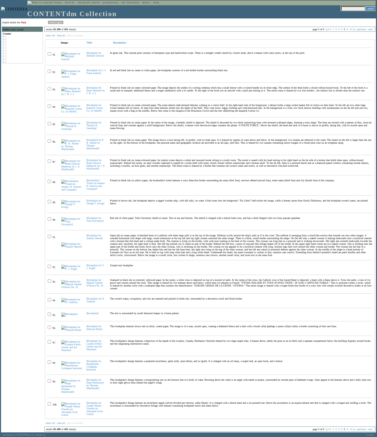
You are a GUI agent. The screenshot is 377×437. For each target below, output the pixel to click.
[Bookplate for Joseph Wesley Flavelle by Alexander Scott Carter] (94, 408)
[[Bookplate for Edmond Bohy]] (71, 329)
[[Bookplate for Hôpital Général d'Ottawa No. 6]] (71, 287)
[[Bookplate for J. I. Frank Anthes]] (71, 76)
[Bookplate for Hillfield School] (95, 54)
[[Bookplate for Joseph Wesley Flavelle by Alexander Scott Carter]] (71, 414)
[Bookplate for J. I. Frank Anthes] (96, 71)
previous (361, 29)
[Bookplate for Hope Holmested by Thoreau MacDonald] (95, 384)
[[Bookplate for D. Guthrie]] (71, 302)
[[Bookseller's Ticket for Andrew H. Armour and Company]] (71, 189)
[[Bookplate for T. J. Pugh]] (71, 269)
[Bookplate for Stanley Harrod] (94, 237)
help (157, 2)
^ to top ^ (370, 434)
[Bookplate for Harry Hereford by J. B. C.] (95, 90)
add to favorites (75, 35)
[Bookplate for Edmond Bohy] (94, 328)
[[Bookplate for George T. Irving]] (71, 207)
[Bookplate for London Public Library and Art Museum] (94, 345)
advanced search (89, 2)
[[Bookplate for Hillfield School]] (71, 59)
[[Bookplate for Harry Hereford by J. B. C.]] (71, 94)
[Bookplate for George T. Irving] (95, 202)
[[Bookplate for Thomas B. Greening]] (71, 128)
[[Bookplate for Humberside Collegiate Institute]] (71, 368)
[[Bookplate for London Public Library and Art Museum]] (71, 350)
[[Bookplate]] (69, 314)
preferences (110, 2)
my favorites (130, 2)
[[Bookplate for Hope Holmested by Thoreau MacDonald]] (71, 391)
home (58, 2)
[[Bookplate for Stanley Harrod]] (71, 246)
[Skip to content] (40, 2)
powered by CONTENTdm (18, 434)
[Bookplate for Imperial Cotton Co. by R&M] (94, 108)
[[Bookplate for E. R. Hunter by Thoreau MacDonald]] (71, 149)
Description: (119, 42)
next (370, 29)
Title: (89, 42)
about (146, 2)
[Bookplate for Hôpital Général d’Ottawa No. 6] (94, 283)
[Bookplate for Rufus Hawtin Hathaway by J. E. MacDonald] (95, 164)
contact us (40, 434)
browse (70, 2)
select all (50, 35)
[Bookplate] (92, 313)
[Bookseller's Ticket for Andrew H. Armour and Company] (95, 184)
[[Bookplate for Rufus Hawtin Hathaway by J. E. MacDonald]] (71, 169)
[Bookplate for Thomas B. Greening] (93, 125)
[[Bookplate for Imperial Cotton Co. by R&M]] (71, 111)
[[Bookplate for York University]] (71, 224)
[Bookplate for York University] (95, 219)
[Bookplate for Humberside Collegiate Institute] (93, 365)
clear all (61, 35)
